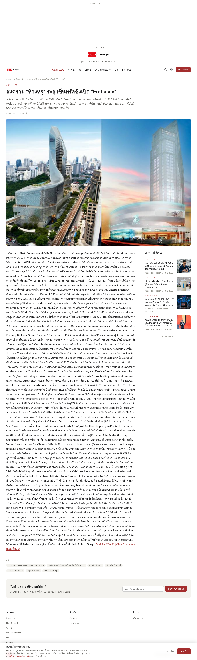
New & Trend (74, 69)
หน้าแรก (9, 79)
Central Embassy (15, 570)
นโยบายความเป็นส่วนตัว (20, 656)
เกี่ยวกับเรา (73, 618)
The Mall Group (51, 570)
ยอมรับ (184, 651)
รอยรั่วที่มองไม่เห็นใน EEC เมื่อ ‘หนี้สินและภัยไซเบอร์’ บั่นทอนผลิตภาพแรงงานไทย (159, 266)
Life (116, 69)
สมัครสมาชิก (183, 69)
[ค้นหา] (165, 69)
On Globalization (102, 69)
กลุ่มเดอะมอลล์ (33, 570)
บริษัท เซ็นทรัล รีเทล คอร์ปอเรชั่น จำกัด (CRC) (66, 565)
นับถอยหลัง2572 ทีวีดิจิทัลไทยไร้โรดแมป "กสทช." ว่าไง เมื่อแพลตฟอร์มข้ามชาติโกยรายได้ (159, 302)
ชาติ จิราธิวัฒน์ (95, 565)
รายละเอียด (169, 651)
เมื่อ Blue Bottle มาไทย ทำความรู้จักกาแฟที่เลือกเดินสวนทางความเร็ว (159, 284)
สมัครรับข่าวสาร (176, 588)
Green (88, 69)
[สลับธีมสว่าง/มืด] (171, 69)
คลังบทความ (138, 618)
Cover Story (58, 69)
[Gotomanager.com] (98, 54)
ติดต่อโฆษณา (74, 623)
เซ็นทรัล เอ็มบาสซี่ (113, 565)
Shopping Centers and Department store (26, 565)
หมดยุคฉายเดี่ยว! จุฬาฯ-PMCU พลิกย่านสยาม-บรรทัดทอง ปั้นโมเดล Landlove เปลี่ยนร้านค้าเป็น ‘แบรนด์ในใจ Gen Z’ (159, 323)
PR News (126, 69)
